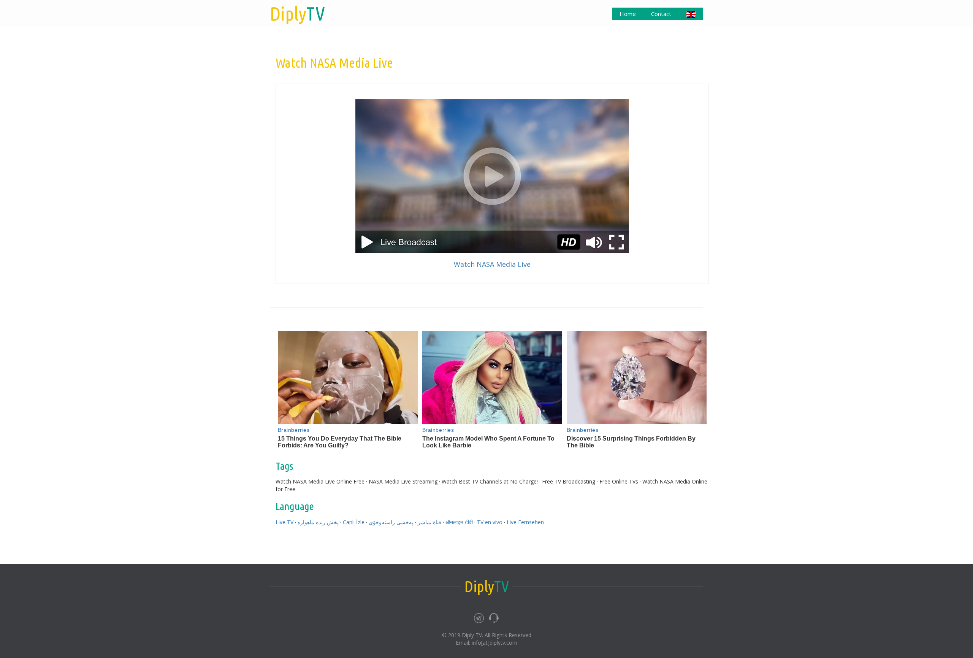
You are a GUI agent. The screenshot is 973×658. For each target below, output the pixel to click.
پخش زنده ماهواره (318, 522)
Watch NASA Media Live (492, 264)
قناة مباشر (429, 522)
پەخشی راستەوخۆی (391, 522)
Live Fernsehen (525, 522)
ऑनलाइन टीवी (459, 522)
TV (297, 13)
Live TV (284, 522)
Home (628, 13)
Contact (661, 13)
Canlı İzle (353, 522)
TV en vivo (489, 522)
